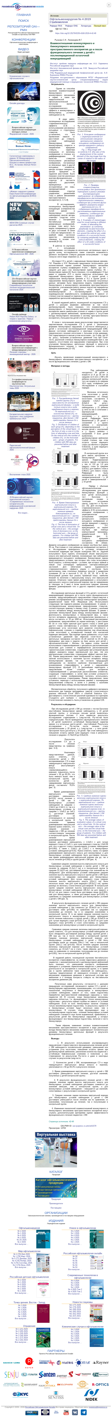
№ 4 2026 (75, 1281)
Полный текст (99, 26)
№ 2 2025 (22, 1242)
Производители (56, 1203)
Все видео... (23, 513)
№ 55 (75, 1263)
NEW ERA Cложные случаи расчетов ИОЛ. (22, 224)
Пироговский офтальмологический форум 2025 (22, 447)
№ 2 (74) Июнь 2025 (21, 1265)
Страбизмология (59, 22)
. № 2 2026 (21, 1305)
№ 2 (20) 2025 (22, 1331)
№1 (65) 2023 (75, 1311)
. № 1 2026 (21, 1307)
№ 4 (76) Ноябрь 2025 (21, 1261)
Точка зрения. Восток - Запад (29, 1302)
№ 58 (75, 1256)
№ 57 (75, 1258)
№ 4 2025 (22, 1235)
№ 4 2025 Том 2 (75, 1289)
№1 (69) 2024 (75, 1309)
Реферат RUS (56, 26)
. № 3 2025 (21, 1312)
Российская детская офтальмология (29, 1277)
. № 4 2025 (21, 1310)
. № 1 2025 (21, 1316)
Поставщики (56, 1208)
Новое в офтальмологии (82, 1228)
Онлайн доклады (17, 103)
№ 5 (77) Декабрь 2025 (22, 1258)
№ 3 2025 (22, 1237)
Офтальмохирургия (29, 1228)
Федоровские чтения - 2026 (22, 134)
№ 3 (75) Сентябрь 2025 (21, 1263)
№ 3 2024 (75, 1340)
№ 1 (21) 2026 (22, 1329)
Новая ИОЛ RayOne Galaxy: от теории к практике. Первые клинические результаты (23, 318)
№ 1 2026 (22, 1233)
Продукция (56, 1199)
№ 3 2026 (75, 1283)
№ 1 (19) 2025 (22, 1333)
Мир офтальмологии (29, 1251)
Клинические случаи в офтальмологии (19, 77)
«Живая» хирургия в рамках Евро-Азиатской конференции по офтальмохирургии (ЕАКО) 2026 (23, 194)
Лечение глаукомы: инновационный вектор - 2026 (22, 353)
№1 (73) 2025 (75, 1307)
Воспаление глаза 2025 (20, 474)
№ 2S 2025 (21, 1240)
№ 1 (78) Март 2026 (21, 1256)
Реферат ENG (71, 26)
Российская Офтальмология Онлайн (40, 1407)
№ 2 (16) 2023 (22, 1340)
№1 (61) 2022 (75, 1314)
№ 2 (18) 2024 (22, 1335)
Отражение (29, 1326)
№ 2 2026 (22, 1231)
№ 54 (75, 1265)
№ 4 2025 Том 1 (75, 1291)
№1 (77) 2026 (75, 1305)
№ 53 (75, 1267)
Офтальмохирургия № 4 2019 (70, 19)
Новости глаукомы (83, 1302)
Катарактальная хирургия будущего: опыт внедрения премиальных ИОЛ (22, 416)
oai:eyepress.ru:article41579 (84, 1126)
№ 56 (75, 1261)
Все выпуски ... (21, 1244)
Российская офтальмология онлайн (82, 1253)
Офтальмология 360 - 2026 (22, 254)
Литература (86, 26)
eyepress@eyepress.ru (98, 1407)
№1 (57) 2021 (75, 1316)
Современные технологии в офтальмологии (83, 1276)
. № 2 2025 (21, 1314)
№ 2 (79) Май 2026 (21, 1254)
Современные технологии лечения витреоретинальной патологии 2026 (22, 287)
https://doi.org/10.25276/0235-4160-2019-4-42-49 (75, 33)
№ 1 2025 (75, 1242)
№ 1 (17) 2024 (22, 1338)
